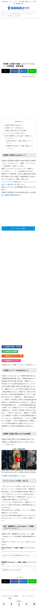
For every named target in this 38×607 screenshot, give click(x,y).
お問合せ (19, 601)
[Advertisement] (19, 41)
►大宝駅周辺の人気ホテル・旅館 (12, 356)
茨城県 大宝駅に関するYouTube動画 (15, 130)
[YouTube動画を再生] (19, 460)
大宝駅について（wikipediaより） (15, 128)
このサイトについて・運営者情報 (9, 597)
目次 (16, 121)
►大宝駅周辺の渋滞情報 (10, 351)
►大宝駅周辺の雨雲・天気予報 (12, 346)
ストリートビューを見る (18, 228)
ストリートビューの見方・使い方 (15, 133)
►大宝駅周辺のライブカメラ (11, 360)
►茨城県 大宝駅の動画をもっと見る (13, 476)
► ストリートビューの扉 (17, 518)
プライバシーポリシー (28, 596)
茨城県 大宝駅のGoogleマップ (14, 125)
